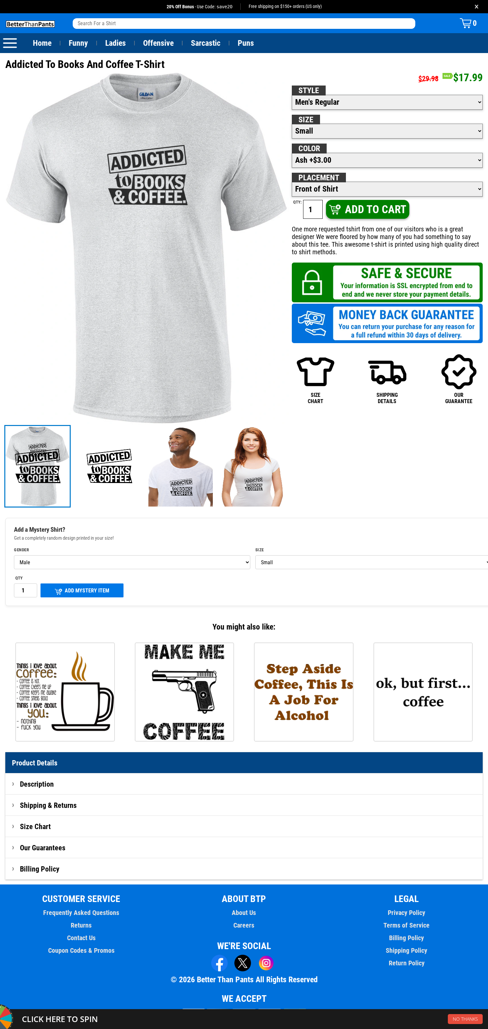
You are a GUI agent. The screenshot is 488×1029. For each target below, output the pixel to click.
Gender (21, 550)
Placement (318, 177)
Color (309, 148)
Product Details (34, 762)
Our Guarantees (42, 847)
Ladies (115, 43)
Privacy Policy (406, 913)
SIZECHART (315, 398)
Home (42, 43)
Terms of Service (406, 925)
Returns (81, 925)
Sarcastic (205, 43)
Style (308, 90)
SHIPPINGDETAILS (387, 398)
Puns (246, 43)
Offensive (158, 43)
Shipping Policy (406, 950)
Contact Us (81, 938)
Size (305, 119)
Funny (78, 43)
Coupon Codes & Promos (81, 950)
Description (37, 784)
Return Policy (407, 963)
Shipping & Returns (48, 805)
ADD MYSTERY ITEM (87, 590)
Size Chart (35, 826)
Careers (243, 925)
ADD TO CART (375, 209)
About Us (244, 913)
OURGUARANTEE (458, 398)
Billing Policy (39, 869)
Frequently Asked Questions (81, 913)
